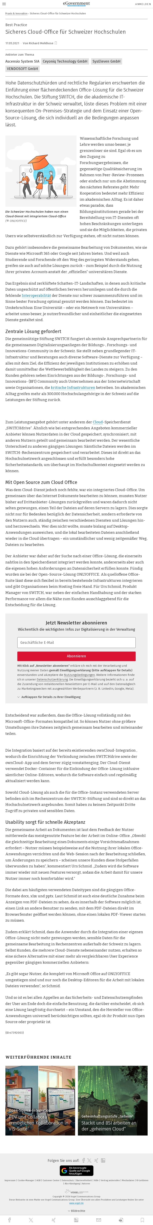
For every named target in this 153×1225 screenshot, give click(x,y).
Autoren (86, 1183)
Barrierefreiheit (84, 1180)
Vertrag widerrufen (110, 1180)
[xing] (54, 1220)
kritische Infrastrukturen (73, 387)
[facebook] (10, 1220)
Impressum (10, 1180)
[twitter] (31, 1220)
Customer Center (51, 1180)
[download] (121, 1220)
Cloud (98, 422)
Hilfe (96, 1180)
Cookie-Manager (26, 1180)
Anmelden (143, 4)
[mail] (99, 1220)
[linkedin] (77, 1220)
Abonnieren (76, 656)
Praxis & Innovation (16, 13)
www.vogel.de (76, 1203)
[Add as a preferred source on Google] (76, 1170)
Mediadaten (128, 1180)
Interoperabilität (36, 295)
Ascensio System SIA (22, 61)
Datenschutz (68, 1180)
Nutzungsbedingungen (79, 675)
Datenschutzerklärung (52, 679)
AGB (38, 1180)
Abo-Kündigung (72, 1183)
